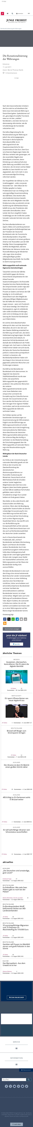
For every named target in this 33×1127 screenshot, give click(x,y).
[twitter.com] (10, 1086)
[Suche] (28, 1079)
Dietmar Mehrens (7, 971)
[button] (7, 14)
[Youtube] (14, 1086)
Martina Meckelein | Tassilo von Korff (12, 898)
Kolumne (6, 64)
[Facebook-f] (6, 1086)
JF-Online (4, 722)
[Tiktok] (26, 1086)
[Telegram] (22, 1086)
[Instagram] (18, 1086)
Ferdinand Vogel (7, 879)
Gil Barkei (13, 688)
